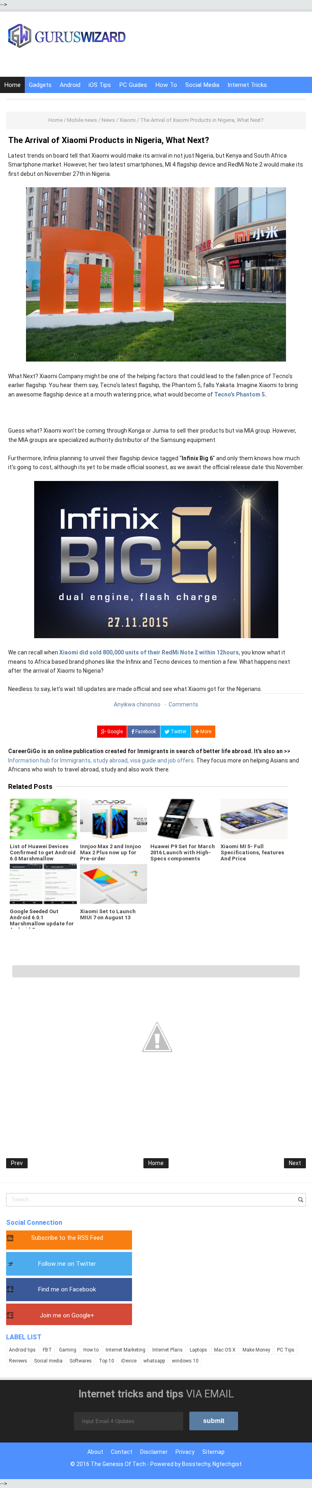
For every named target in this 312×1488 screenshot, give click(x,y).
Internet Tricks (247, 85)
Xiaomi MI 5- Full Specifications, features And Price (252, 852)
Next (295, 1163)
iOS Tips (100, 85)
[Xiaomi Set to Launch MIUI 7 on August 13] (113, 884)
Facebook (145, 731)
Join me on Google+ (67, 1315)
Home (12, 85)
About (95, 1452)
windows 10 (185, 1361)
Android (70, 85)
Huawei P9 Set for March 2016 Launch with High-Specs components (182, 852)
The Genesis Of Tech (118, 1464)
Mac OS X (225, 1350)
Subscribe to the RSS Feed (67, 1237)
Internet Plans (167, 1350)
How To (166, 85)
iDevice (128, 1361)
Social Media (202, 85)
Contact (121, 1452)
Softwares (80, 1361)
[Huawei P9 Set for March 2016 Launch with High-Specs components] (183, 819)
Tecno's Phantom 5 (239, 394)
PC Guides (133, 85)
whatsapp (154, 1361)
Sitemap (213, 1452)
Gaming (67, 1350)
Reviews (18, 1361)
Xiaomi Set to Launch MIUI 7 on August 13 (108, 914)
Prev (17, 1163)
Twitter (177, 731)
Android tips (22, 1350)
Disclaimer (154, 1452)
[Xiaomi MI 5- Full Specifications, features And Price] (254, 819)
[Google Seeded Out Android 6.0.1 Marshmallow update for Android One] (43, 884)
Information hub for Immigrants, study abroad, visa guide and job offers (101, 760)
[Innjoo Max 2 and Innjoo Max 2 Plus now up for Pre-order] (113, 819)
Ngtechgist (227, 1464)
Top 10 (106, 1361)
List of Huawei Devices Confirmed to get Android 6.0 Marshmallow (43, 852)
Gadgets (40, 85)
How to (91, 1350)
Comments (183, 704)
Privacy (185, 1452)
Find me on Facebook (67, 1289)
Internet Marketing (125, 1350)
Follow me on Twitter (67, 1263)
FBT (47, 1350)
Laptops (198, 1350)
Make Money (256, 1350)
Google (114, 731)
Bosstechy (196, 1464)
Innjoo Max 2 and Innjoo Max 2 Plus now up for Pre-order (110, 852)
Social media (48, 1361)
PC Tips (286, 1350)
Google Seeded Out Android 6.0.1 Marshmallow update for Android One (42, 920)
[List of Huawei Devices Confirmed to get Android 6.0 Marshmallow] (43, 819)
